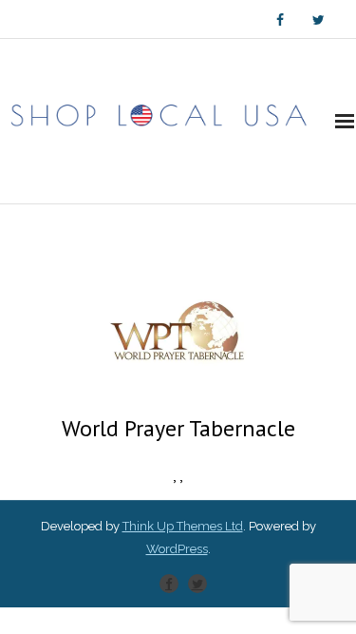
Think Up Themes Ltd (182, 526)
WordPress (177, 549)
